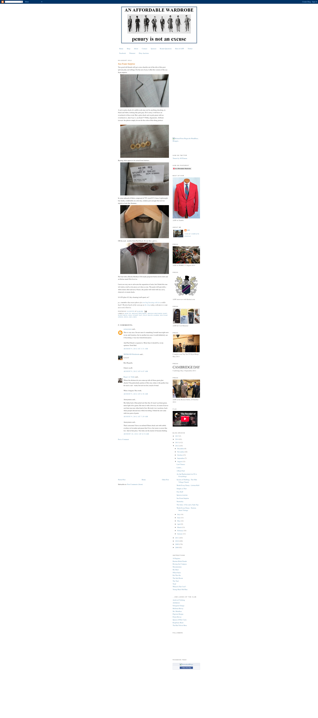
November (181, 452)
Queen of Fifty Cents (180, 620)
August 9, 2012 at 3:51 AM (136, 349)
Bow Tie (128, 313)
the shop (147, 305)
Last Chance (181, 464)
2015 (177, 436)
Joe (188, 230)
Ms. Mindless (177, 611)
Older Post (165, 479)
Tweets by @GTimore (180, 158)
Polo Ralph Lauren (151, 315)
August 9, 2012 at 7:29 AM (136, 416)
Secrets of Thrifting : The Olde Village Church (187, 480)
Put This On (177, 575)
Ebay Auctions (144, 53)
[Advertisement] (143, 459)
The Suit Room (178, 578)
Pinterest (132, 53)
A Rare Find (181, 471)
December (180, 448)
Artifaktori (176, 603)
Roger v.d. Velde (129, 377)
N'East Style (177, 572)
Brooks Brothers (139, 313)
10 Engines (176, 558)
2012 (177, 446)
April (179, 524)
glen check (122, 315)
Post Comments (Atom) (135, 484)
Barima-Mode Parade (180, 561)
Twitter (190, 48)
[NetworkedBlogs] (186, 664)
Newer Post (121, 479)
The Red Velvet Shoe (180, 625)
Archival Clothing (179, 600)
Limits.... (179, 467)
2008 (177, 547)
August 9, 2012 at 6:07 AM (136, 371)
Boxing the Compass (180, 564)
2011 (177, 538)
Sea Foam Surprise (183, 498)
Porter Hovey (177, 617)
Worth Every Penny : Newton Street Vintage (186, 509)
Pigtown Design (178, 614)
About (136, 48)
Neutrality (180, 501)
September (181, 458)
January (180, 534)
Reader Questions (166, 48)
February (180, 530)
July (178, 514)
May (179, 521)
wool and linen (130, 317)
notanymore (128, 329)
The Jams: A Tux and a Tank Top (188, 505)
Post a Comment (123, 439)
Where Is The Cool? (179, 586)
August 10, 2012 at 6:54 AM (136, 434)
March (179, 527)
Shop (128, 48)
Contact (144, 48)
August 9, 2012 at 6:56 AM (136, 394)
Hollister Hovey (178, 608)
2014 (177, 439)
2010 (177, 541)
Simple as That (182, 488)
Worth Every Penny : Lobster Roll (188, 485)
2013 (177, 442)
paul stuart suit (135, 315)
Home (121, 48)
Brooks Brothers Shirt (157, 313)
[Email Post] (145, 311)
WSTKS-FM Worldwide (131, 354)
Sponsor (153, 48)
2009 (177, 544)
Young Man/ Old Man (180, 589)
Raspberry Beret (178, 622)
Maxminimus (177, 567)
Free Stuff (180, 492)
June (179, 517)
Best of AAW (179, 48)
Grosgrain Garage (178, 605)
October (180, 455)
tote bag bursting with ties (151, 302)
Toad (174, 584)
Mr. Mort (176, 570)
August (179, 461)
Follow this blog (186, 667)
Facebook (122, 53)
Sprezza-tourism (182, 495)
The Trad (176, 581)
